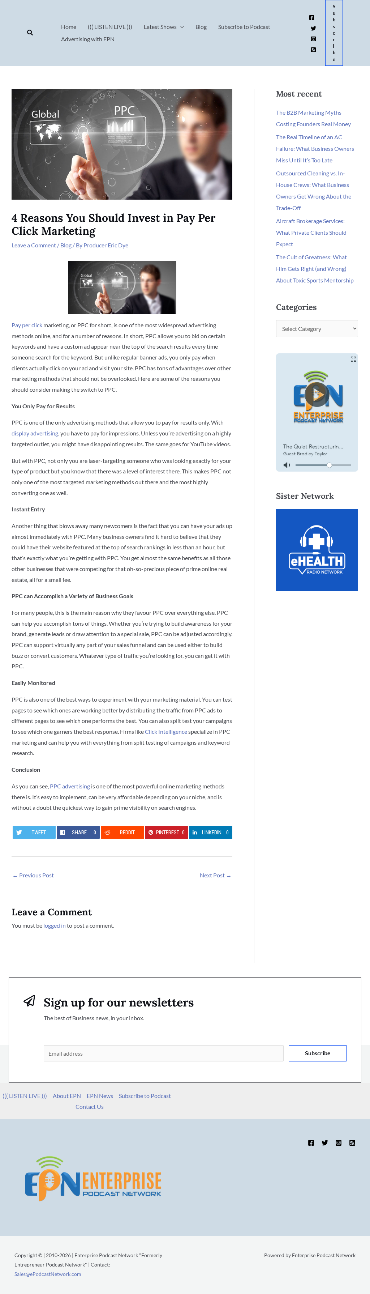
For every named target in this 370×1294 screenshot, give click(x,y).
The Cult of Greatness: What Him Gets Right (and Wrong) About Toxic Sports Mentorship (315, 269)
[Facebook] (311, 17)
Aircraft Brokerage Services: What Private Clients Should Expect (311, 232)
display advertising (35, 433)
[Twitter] (313, 28)
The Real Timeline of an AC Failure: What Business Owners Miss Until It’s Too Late (315, 148)
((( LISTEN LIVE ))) (25, 1095)
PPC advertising (70, 786)
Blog (66, 245)
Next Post (216, 875)
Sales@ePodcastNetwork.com (47, 1274)
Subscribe (318, 1053)
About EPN (67, 1095)
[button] (30, 32)
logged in (54, 925)
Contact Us (90, 1106)
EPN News (100, 1095)
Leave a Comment (34, 245)
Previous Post (33, 875)
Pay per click (27, 325)
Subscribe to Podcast (145, 1095)
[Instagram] (313, 39)
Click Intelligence (166, 731)
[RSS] (313, 49)
